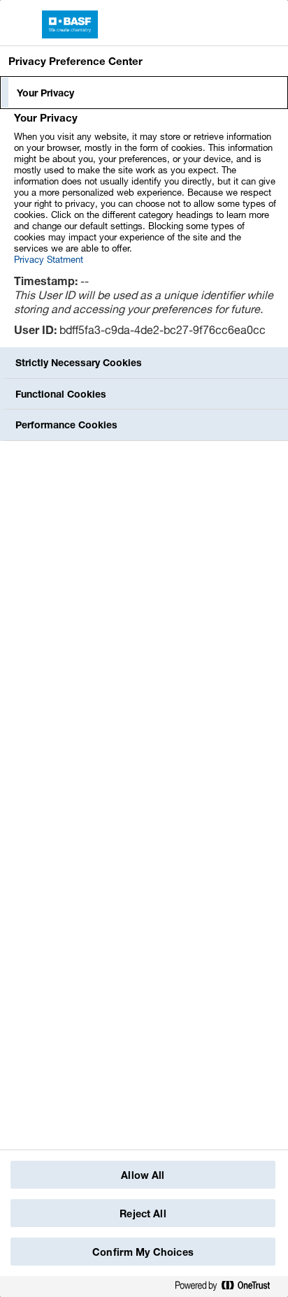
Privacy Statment (48, 259)
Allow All (142, 1175)
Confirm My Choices (143, 1252)
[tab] (144, 93)
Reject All (143, 1213)
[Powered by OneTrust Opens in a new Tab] (228, 1286)
